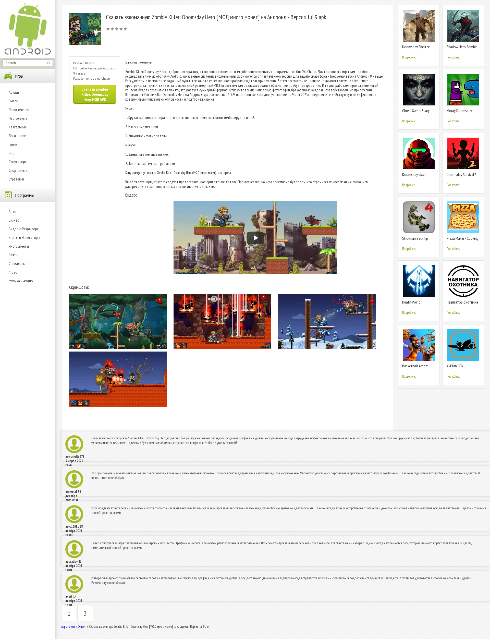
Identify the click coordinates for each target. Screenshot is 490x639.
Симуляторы (18, 161)
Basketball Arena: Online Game (415, 368)
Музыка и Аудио (21, 280)
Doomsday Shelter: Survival (416, 49)
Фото (13, 272)
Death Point (411, 302)
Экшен (13, 100)
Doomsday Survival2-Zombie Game (462, 176)
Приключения (19, 109)
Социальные (18, 263)
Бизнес (14, 220)
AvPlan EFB (455, 365)
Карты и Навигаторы (24, 237)
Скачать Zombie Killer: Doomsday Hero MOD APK (94, 94)
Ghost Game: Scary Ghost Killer (416, 112)
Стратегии (16, 179)
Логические (17, 135)
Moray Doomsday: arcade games (460, 112)
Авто (12, 211)
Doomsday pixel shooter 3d (414, 176)
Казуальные (18, 126)
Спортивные (18, 170)
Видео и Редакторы (24, 228)
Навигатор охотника (462, 302)
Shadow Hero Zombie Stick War (462, 49)
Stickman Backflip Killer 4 (415, 240)
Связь (13, 254)
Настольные (18, 118)
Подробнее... (409, 57)
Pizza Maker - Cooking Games (463, 240)
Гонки (13, 144)
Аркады (14, 92)
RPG (12, 152)
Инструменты (19, 246)
